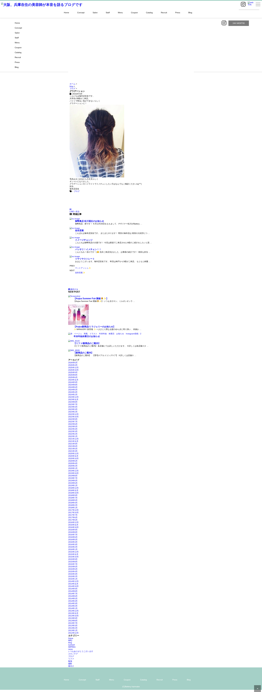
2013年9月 (73, 618)
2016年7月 (73, 535)
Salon (95, 12)
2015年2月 (73, 576)
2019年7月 (73, 478)
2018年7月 (73, 498)
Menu (120, 12)
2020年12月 (73, 453)
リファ (71, 659)
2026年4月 (73, 365)
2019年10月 (73, 473)
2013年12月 (73, 611)
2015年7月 (73, 564)
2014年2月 (73, 606)
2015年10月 (73, 557)
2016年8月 (73, 532)
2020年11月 (73, 456)
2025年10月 (73, 370)
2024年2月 (73, 394)
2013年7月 (73, 623)
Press (177, 12)
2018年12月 (73, 488)
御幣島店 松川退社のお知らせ (89, 221)
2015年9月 (73, 559)
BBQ (70, 640)
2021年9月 (73, 444)
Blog (190, 12)
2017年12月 (73, 510)
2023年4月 (73, 407)
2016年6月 (73, 537)
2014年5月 (73, 598)
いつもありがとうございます (80, 651)
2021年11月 (73, 441)
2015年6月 (73, 566)
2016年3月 (73, 544)
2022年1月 (73, 436)
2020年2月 (73, 466)
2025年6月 (73, 377)
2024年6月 (73, 387)
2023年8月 (73, 402)
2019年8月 (73, 476)
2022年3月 (73, 431)
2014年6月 (73, 596)
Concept (80, 12)
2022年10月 (73, 417)
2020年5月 (73, 461)
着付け (71, 666)
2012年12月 (73, 633)
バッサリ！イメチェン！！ (88, 249)
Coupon (134, 12)
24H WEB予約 (239, 23)
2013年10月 (73, 616)
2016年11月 (73, 525)
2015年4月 (73, 571)
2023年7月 (73, 404)
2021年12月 (73, 439)
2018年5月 (73, 500)
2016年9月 (73, 530)
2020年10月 (73, 458)
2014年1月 (73, 608)
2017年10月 (73, 512)
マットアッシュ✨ (83, 268)
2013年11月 (73, 613)
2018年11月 (73, 490)
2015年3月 (73, 574)
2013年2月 (73, 628)
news (70, 649)
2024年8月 (73, 385)
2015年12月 (73, 552)
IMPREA (71, 647)
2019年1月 (73, 485)
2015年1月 (73, 579)
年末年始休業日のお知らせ (87, 336)
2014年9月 (73, 589)
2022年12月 (73, 414)
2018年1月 (73, 507)
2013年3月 (73, 625)
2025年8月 (73, 375)
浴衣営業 (79, 230)
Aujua (70, 638)
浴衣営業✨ (80, 273)
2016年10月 (73, 527)
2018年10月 (73, 493)
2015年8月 (73, 562)
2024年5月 (73, 390)
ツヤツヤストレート (85, 259)
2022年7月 (73, 421)
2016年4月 (73, 542)
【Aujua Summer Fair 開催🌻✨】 (91, 298)
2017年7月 (73, 515)
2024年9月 (73, 382)
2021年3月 (73, 451)
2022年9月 (73, 419)
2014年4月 (73, 601)
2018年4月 (73, 503)
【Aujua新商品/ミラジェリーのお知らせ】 (94, 326)
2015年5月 (73, 569)
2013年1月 (73, 630)
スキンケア (73, 654)
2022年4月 (73, 429)
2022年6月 (73, 424)
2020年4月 (73, 463)
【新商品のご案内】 (83, 353)
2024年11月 (73, 380)
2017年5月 (73, 520)
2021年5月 (73, 448)
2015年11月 (73, 554)
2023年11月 (73, 399)
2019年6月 (73, 480)
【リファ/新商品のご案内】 (87, 343)
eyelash (71, 645)
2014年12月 (73, 581)
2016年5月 (73, 539)
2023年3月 (73, 409)
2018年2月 (73, 505)
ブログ (77, 191)
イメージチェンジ (84, 240)
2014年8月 (73, 591)
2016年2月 (73, 547)
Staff (108, 12)
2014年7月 (73, 593)
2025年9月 (73, 372)
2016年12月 (73, 522)
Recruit (164, 12)
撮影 (70, 664)
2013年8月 (73, 621)
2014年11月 (73, 584)
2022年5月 (73, 426)
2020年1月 (73, 468)
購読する (74, 289)
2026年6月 (73, 362)
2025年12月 (73, 367)
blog (70, 642)
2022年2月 (73, 434)
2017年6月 (73, 517)
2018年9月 (73, 495)
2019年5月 (73, 483)
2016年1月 (73, 549)
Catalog (149, 12)
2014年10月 (73, 586)
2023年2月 (73, 412)
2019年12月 (73, 471)
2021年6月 (73, 446)
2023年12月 (73, 397)
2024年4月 (73, 392)
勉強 (70, 661)
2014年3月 (73, 603)
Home (66, 12)
